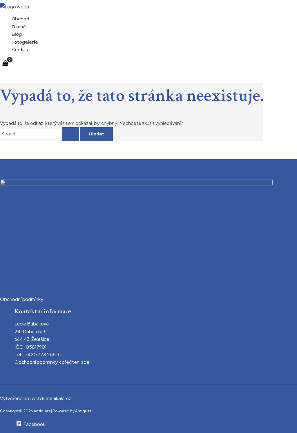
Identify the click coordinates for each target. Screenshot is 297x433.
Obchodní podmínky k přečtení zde (52, 362)
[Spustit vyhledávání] (70, 134)
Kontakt (21, 50)
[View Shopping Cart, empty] (5, 63)
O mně (19, 27)
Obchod (20, 19)
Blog (17, 34)
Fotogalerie (25, 42)
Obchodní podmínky (21, 299)
